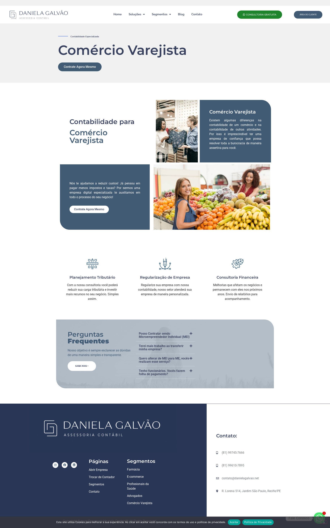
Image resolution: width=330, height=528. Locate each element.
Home (117, 14)
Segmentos (159, 14)
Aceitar (234, 522)
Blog (181, 14)
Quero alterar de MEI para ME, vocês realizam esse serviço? (164, 360)
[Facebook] (65, 465)
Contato (196, 14)
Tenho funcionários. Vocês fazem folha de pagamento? (162, 372)
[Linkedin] (74, 465)
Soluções (135, 14)
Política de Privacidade (258, 522)
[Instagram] (55, 465)
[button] (165, 335)
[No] (324, 522)
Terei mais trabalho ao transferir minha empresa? (161, 347)
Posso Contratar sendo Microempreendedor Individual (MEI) (164, 335)
